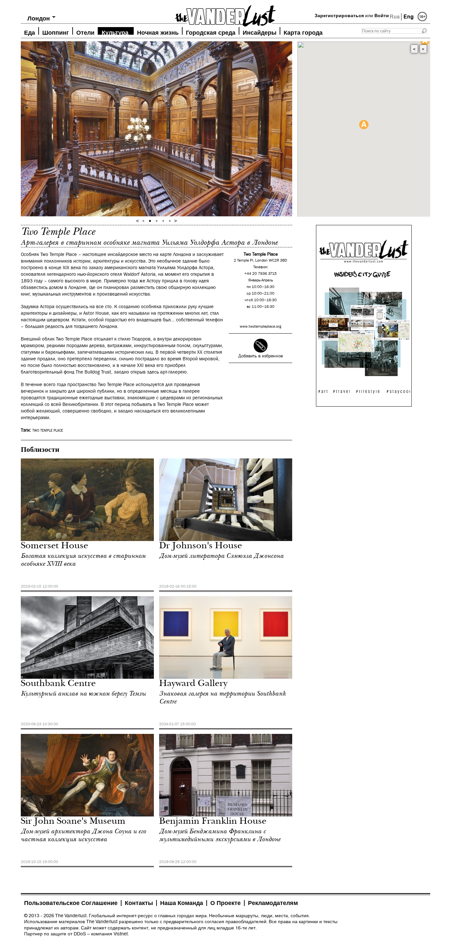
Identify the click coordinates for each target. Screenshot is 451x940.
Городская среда (210, 32)
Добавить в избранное (260, 356)
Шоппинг (55, 32)
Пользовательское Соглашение (71, 903)
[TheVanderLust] (225, 14)
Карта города (303, 32)
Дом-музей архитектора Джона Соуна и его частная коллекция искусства (83, 835)
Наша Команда (181, 903)
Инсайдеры (259, 32)
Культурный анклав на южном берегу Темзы (83, 694)
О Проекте (225, 903)
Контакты (139, 903)
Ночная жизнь (158, 32)
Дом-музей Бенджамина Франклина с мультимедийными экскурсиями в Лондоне (219, 835)
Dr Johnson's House (200, 546)
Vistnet (121, 933)
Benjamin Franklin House (212, 821)
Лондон (38, 18)
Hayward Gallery (193, 684)
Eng (408, 17)
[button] (363, 124)
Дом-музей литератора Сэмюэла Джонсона (221, 556)
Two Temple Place (47, 430)
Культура (115, 32)
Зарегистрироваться (339, 15)
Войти (381, 15)
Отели (85, 32)
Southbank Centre (58, 684)
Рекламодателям (273, 903)
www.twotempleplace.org (260, 326)
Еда (29, 32)
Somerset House (54, 546)
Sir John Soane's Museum (73, 821)
